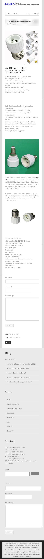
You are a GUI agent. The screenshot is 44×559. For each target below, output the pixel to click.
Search (7, 469)
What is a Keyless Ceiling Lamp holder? (18, 377)
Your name (8, 277)
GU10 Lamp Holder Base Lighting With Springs (9, 342)
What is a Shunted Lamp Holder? (16, 373)
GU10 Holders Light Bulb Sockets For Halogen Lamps (6, 342)
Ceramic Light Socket (13, 404)
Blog (8, 422)
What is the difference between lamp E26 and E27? (21, 364)
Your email (8, 287)
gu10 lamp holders (14, 337)
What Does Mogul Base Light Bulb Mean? (19, 382)
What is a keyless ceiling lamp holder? (18, 368)
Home (8, 400)
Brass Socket (10, 413)
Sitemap (28, 556)
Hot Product (10, 417)
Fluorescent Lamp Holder (14, 408)
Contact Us (10, 431)
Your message (9, 296)
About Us (9, 426)
